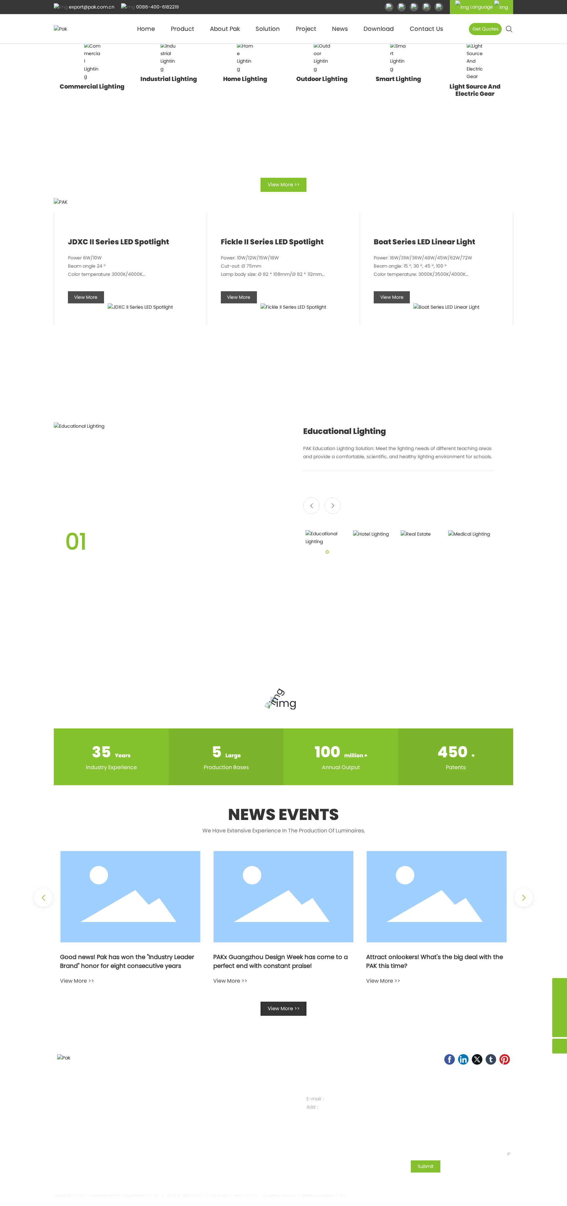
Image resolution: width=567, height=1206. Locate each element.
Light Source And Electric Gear (475, 90)
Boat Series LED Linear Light (424, 242)
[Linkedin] (463, 1059)
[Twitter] (477, 1059)
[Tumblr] (491, 1059)
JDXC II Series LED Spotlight (118, 242)
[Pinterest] (504, 1059)
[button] (311, 506)
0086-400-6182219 (157, 7)
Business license (280, 1195)
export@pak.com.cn (92, 7)
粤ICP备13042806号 (185, 1195)
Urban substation (317, 1195)
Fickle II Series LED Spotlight (272, 242)
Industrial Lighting (168, 79)
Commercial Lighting (92, 86)
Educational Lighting (344, 431)
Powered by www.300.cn (233, 1195)
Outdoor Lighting (321, 79)
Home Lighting (245, 79)
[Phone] (559, 1015)
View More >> (77, 981)
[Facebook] (449, 1059)
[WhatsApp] (559, 1000)
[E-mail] (559, 985)
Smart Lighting (398, 79)
